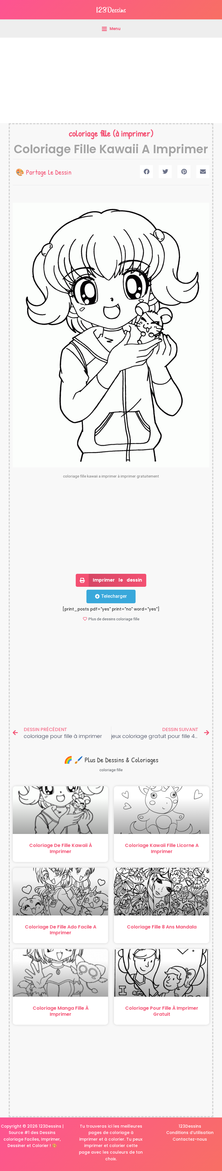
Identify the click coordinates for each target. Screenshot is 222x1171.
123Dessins (190, 1126)
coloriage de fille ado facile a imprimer (60, 930)
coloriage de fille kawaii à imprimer (60, 848)
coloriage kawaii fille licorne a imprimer (162, 848)
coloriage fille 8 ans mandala (162, 927)
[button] (146, 171)
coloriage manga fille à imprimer (60, 1011)
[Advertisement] (111, 80)
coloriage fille (90, 133)
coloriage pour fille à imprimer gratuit (161, 1011)
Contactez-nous (190, 1139)
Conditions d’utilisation (190, 1132)
